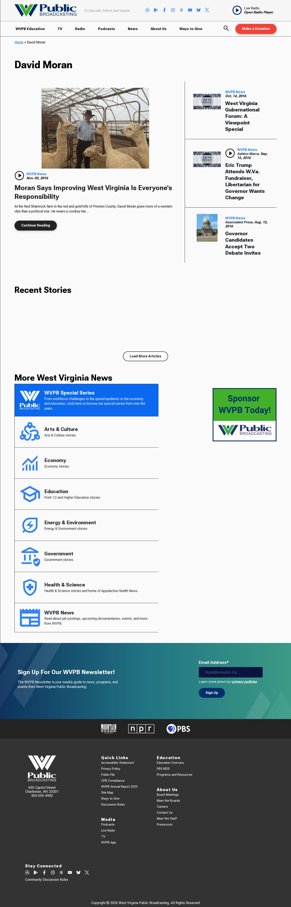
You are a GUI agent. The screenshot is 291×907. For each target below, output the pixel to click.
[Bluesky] (198, 10)
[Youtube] (190, 10)
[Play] (19, 176)
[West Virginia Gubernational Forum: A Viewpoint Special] (207, 102)
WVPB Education (30, 29)
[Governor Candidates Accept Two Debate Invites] (207, 228)
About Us (159, 29)
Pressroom (165, 824)
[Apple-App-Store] (147, 10)
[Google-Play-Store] (156, 10)
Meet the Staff (167, 818)
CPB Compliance (113, 781)
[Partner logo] (108, 728)
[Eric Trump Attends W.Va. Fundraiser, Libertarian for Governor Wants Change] (207, 159)
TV (60, 29)
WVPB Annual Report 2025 (119, 787)
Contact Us (165, 813)
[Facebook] (164, 10)
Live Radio (108, 830)
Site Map (107, 792)
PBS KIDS (163, 769)
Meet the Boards (168, 801)
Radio (80, 29)
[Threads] (181, 10)
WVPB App (108, 842)
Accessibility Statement (117, 763)
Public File (108, 775)
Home (18, 42)
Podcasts (106, 29)
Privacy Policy (110, 769)
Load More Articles (145, 356)
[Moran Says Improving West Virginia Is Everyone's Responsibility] (95, 128)
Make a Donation (256, 29)
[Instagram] (173, 10)
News (133, 29)
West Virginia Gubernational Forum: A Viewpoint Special (242, 116)
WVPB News (36, 174)
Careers (162, 807)
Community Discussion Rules (46, 880)
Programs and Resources (174, 775)
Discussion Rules (113, 804)
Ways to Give (190, 29)
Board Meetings (168, 795)
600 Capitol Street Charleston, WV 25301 (42, 790)
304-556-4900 (42, 796)
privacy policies (244, 682)
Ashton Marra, (249, 154)
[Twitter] (207, 10)
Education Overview (170, 763)
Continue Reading (35, 225)
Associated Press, (239, 222)
